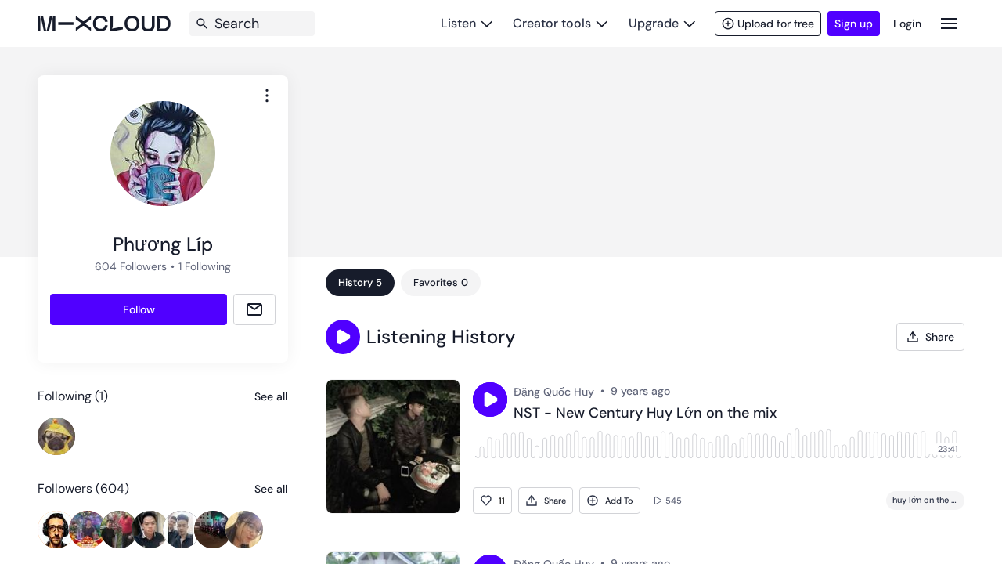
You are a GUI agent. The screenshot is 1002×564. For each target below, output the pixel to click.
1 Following (204, 266)
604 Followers (131, 266)
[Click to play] (490, 399)
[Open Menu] (948, 23)
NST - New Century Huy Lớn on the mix (645, 413)
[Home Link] (104, 23)
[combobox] (267, 95)
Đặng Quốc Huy (554, 392)
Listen (458, 23)
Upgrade (654, 23)
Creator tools (552, 23)
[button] (343, 337)
